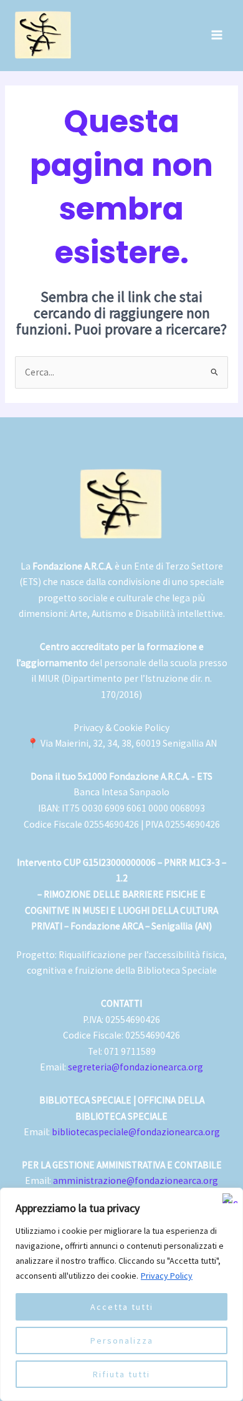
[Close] (229, 1198)
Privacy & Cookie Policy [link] (121, 728)
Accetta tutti (121, 1306)
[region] (121, 1294)
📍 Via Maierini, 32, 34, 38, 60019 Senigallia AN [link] (122, 743)
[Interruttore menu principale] (217, 35)
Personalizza (121, 1340)
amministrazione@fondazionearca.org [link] (135, 1180)
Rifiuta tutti (121, 1374)
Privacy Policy (167, 1275)
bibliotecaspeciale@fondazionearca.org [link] (136, 1132)
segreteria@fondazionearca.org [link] (135, 1067)
